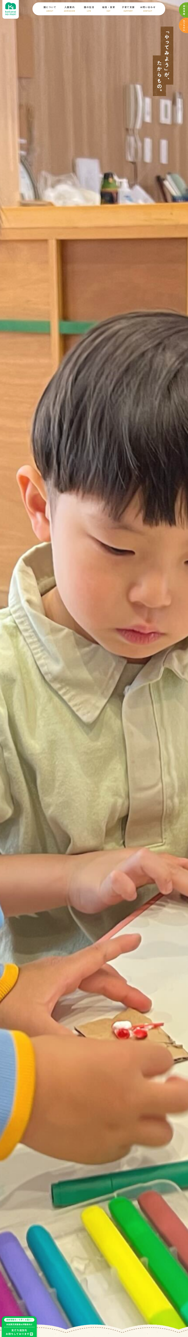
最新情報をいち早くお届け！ (19, 1320)
